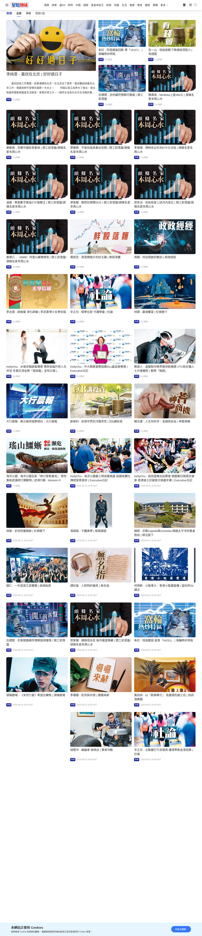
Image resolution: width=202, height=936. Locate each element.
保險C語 (40, 13)
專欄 (28, 13)
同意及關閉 (180, 929)
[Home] (20, 4)
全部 (18, 13)
